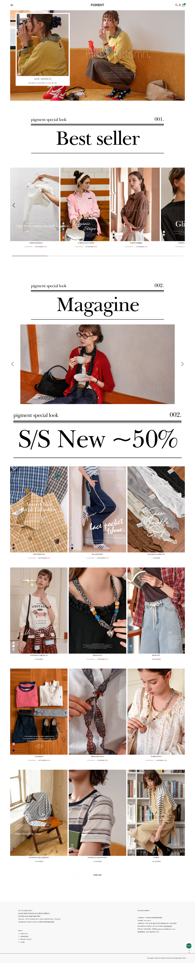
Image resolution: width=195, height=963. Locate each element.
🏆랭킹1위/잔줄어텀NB (35, 243)
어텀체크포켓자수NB (39, 554)
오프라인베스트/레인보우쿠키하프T (97, 857)
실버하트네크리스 (97, 655)
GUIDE (22, 942)
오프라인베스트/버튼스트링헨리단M (39, 857)
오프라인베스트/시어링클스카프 (156, 554)
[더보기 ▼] (97, 875)
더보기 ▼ (97, 875)
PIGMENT (97, 5)
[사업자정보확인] (167, 926)
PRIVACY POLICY (26, 939)
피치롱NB (156, 857)
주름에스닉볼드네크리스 (97, 756)
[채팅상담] (189, 946)
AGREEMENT (24, 936)
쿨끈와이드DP (156, 655)
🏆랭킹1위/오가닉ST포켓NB (86, 243)
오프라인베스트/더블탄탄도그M (39, 655)
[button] (13, 205)
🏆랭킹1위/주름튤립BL (136, 243)
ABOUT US (24, 934)
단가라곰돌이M (39, 756)
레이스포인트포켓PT (97, 554)
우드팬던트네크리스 (156, 756)
